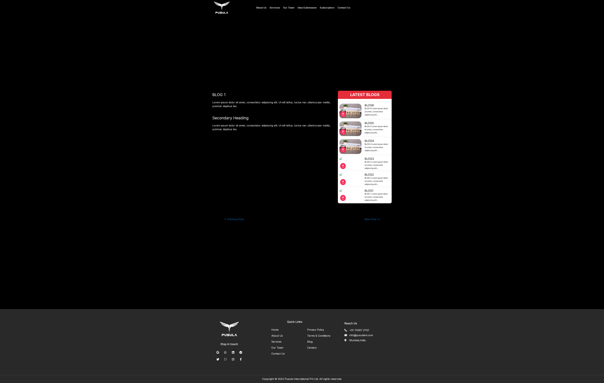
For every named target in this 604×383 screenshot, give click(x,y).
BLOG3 (369, 158)
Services (275, 7)
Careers (312, 347)
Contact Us (344, 7)
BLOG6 (369, 105)
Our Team (288, 7)
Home (275, 329)
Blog (310, 341)
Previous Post (234, 219)
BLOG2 (369, 174)
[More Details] (223, 8)
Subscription (327, 7)
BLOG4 (369, 140)
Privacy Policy (315, 329)
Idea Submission (307, 7)
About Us (261, 7)
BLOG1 (369, 190)
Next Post (372, 219)
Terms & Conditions (318, 335)
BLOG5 (369, 123)
